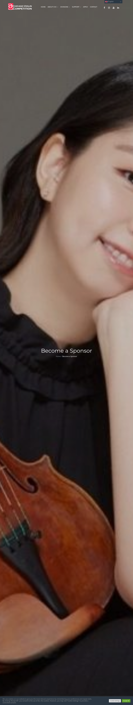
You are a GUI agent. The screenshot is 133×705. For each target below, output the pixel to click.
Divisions (64, 7)
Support (75, 7)
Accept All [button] (126, 701)
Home (43, 7)
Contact (93, 7)
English (111, 1)
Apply (85, 7)
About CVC (52, 7)
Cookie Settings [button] (115, 701)
